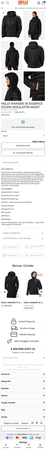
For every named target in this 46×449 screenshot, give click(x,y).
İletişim (25, 423)
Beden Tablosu (39, 141)
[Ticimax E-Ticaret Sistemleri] (23, 442)
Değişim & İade (11, 423)
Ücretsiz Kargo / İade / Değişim (17, 238)
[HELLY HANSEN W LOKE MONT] (34, 284)
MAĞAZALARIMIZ (22, 428)
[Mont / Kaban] (10, 8)
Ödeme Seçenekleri (11, 233)
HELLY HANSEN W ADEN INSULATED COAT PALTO (11, 302)
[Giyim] (8, 8)
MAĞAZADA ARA (23, 146)
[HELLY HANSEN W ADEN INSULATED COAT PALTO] (11, 284)
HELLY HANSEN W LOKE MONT (34, 302)
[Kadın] (6, 8)
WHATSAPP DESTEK (24, 153)
